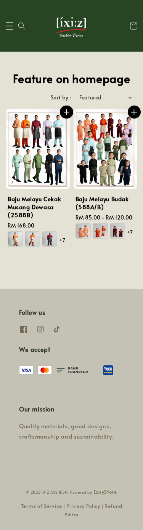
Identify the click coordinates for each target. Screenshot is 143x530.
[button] (9, 26)
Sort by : (61, 97)
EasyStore (105, 491)
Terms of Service (41, 505)
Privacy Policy (83, 505)
